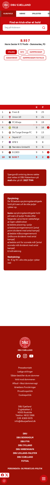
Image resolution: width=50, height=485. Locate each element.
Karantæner (11, 58)
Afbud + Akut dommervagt (25, 384)
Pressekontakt (25, 368)
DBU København (25, 449)
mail (10, 180)
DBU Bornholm (25, 438)
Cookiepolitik (25, 395)
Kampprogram (36, 52)
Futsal (25, 461)
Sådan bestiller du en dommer (25, 376)
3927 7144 (28, 180)
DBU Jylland (25, 445)
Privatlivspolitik (25, 391)
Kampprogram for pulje (33, 58)
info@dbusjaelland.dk (25, 421)
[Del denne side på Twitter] (6, 475)
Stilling (11, 52)
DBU (25, 434)
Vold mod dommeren (25, 380)
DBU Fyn (25, 442)
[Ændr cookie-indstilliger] (4, 481)
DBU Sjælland (25, 457)
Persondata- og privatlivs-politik (25, 469)
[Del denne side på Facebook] (2, 475)
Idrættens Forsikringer (25, 387)
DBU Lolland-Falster (25, 453)
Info (22, 52)
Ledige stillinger (25, 372)
